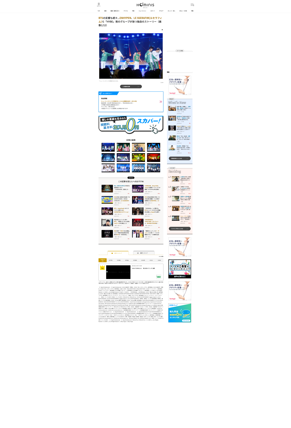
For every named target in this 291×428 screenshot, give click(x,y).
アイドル (126, 11)
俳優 (105, 11)
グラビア (161, 11)
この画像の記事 (126, 86)
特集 (192, 11)
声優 (133, 11)
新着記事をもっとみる (176, 158)
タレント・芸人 (171, 11)
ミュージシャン (142, 11)
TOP (99, 11)
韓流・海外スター (115, 11)
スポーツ (152, 11)
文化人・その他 (183, 11)
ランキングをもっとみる (177, 228)
